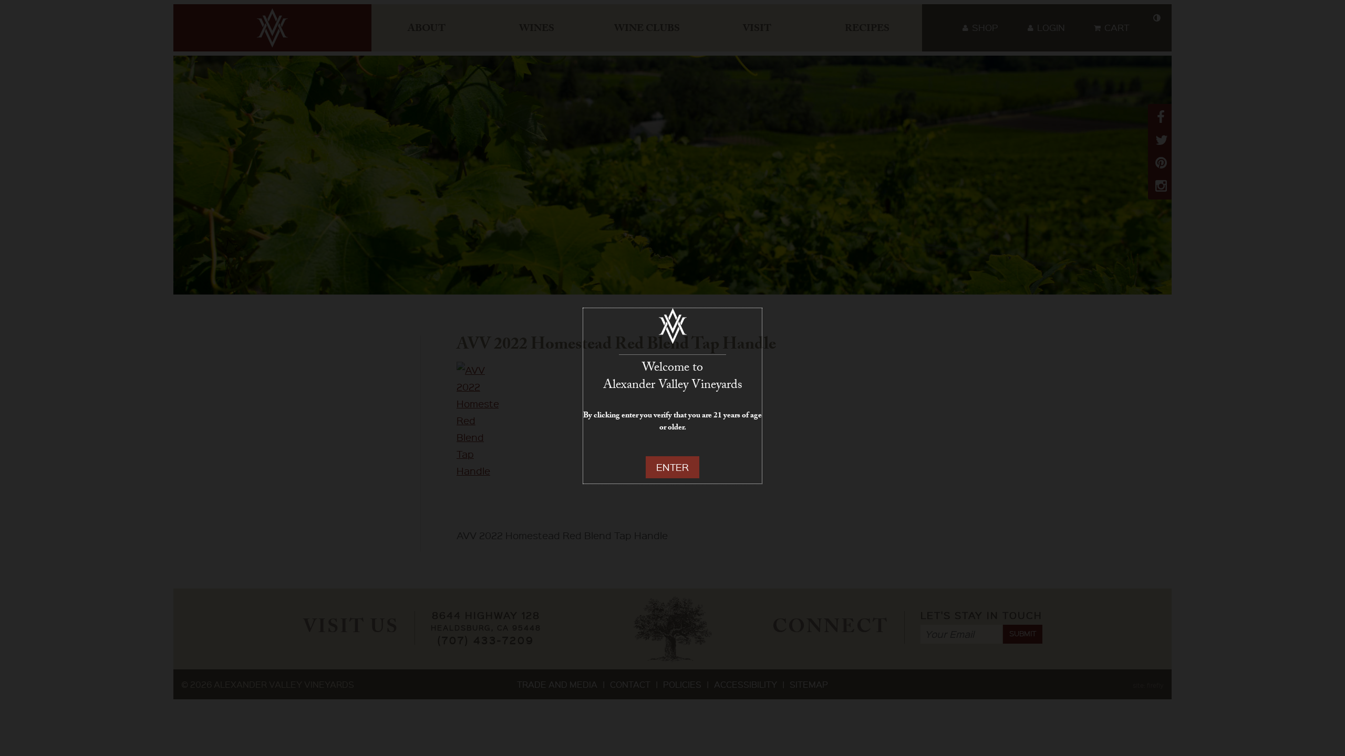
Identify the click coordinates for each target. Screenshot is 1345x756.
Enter (672, 467)
